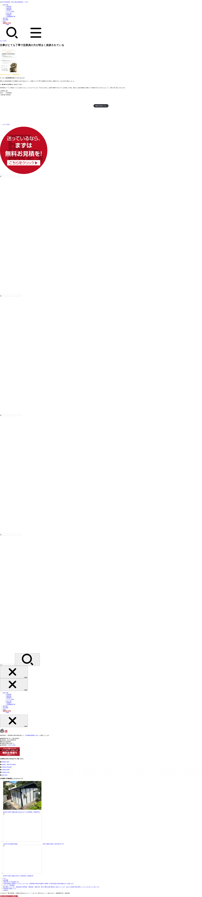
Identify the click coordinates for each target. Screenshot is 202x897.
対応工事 (5, 5)
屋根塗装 (8, 8)
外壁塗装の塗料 (5, 762)
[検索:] (7, 665)
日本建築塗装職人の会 (31, 735)
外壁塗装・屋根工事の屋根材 (8, 764)
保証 (4, 21)
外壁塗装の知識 (5, 772)
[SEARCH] (12, 38)
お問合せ (5, 890)
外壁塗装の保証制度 (7, 767)
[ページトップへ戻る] (18, 896)
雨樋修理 (8, 15)
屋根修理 (8, 10)
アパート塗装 (10, 11)
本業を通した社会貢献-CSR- (11, 882)
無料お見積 (4, 775)
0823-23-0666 (11, 745)
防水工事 (8, 13)
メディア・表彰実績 (9, 885)
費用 (7, 24)
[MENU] (36, 38)
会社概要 (5, 880)
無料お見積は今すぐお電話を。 (9, 896)
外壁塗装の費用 (5, 769)
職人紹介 (5, 18)
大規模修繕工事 (10, 16)
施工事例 (5, 19)
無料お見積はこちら (101, 106)
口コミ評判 (3, 41)
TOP (4, 878)
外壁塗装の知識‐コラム (9, 888)
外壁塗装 (8, 6)
